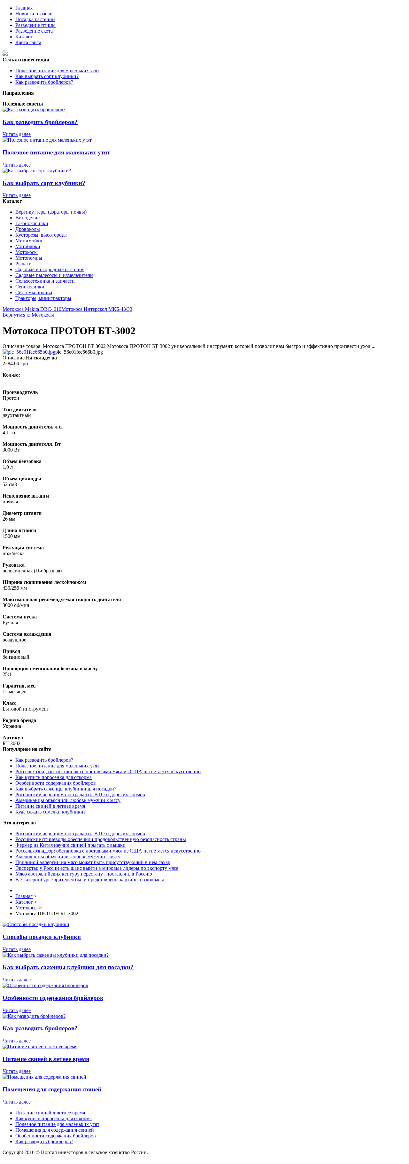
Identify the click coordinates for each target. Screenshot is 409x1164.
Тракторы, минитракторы (43, 298)
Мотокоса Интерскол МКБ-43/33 (96, 309)
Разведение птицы (35, 25)
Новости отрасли (34, 13)
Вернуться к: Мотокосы (28, 315)
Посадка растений (35, 19)
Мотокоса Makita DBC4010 (32, 309)
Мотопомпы (28, 258)
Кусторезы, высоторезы (41, 235)
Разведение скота (34, 31)
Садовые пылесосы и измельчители (54, 275)
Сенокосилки (29, 286)
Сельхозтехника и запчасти (45, 281)
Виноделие (27, 217)
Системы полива (33, 292)
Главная (24, 8)
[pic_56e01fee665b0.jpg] (29, 352)
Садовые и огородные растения (49, 269)
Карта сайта (28, 42)
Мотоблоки (27, 246)
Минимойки (28, 240)
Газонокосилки (31, 223)
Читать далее (17, 134)
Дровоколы (27, 229)
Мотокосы (26, 252)
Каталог (24, 36)
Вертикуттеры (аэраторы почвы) (51, 212)
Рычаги (23, 263)
